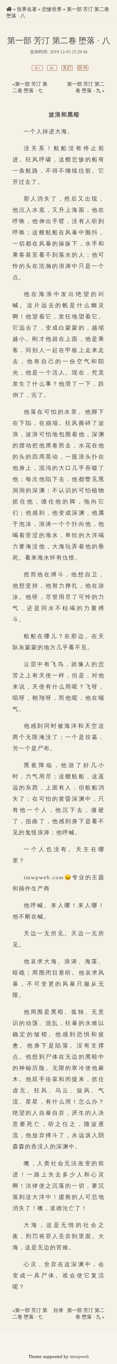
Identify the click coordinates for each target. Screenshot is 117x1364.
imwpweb (79, 1356)
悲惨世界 (52, 9)
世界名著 (27, 9)
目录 (58, 1310)
